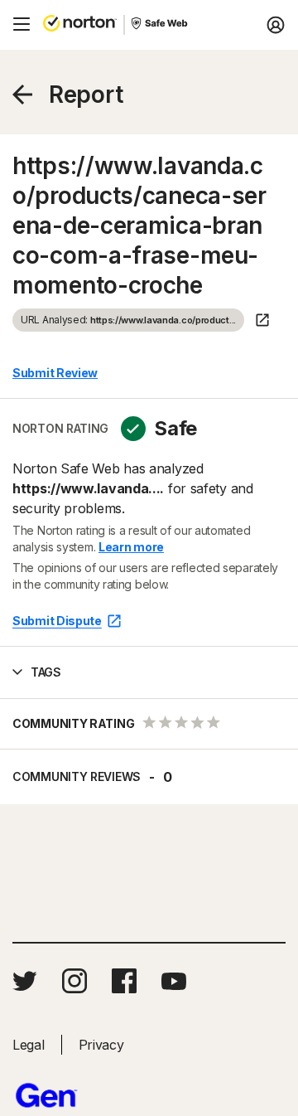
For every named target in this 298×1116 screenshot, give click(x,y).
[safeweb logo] (161, 25)
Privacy (101, 1044)
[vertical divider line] (124, 25)
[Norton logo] (80, 25)
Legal (28, 1044)
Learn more (131, 547)
